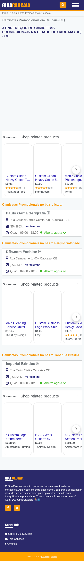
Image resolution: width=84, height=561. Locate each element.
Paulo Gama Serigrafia (26, 213)
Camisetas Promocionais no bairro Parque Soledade (41, 243)
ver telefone (32, 226)
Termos (45, 557)
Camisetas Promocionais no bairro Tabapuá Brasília (40, 355)
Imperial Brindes (21, 363)
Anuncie (12, 543)
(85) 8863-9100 (19, 226)
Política (54, 557)
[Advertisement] (42, 83)
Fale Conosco (16, 538)
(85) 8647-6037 (19, 265)
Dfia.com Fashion (22, 252)
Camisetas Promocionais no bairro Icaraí (32, 204)
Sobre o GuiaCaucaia (20, 533)
